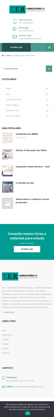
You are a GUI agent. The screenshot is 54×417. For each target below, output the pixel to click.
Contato (5, 344)
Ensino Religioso (12, 105)
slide (8, 55)
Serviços (5, 348)
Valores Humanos (13, 116)
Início (4, 330)
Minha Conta (7, 335)
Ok (27, 413)
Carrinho (5, 339)
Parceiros (6, 353)
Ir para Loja (27, 249)
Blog (8, 94)
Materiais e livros (13, 110)
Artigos (9, 88)
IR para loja (16, 47)
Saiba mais (9, 312)
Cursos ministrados (13, 99)
